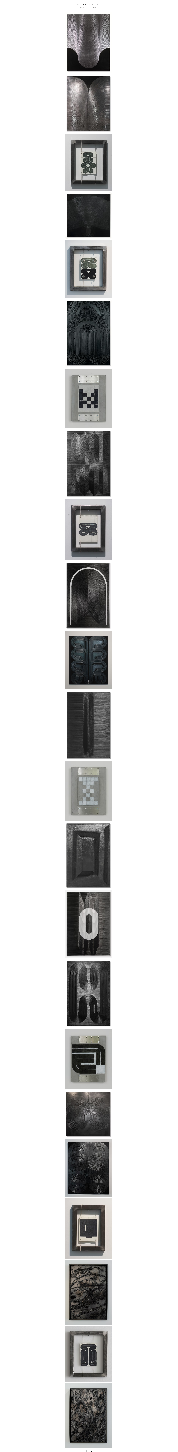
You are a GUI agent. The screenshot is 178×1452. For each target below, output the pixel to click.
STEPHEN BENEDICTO (88, 4)
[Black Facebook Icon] (87, 1451)
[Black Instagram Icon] (91, 1451)
